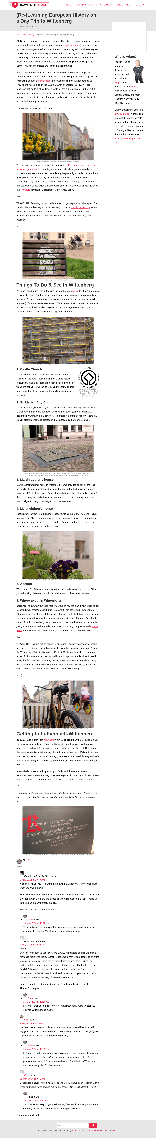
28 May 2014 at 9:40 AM (32, 1079)
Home (18, 35)
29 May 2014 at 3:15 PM (35, 1100)
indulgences (44, 80)
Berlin (134, 86)
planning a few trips (80, 207)
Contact (106, 1130)
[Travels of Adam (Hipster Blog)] (30, 5)
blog (117, 82)
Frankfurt (25, 190)
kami (26, 1019)
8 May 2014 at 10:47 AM (32, 880)
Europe (24, 35)
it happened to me (71, 45)
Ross (26, 1075)
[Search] (93, 1125)
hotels (75, 291)
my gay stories (122, 114)
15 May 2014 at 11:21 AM (36, 1049)
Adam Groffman (79, 1130)
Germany (31, 35)
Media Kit (115, 1130)
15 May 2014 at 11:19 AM (36, 1002)
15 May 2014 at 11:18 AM (36, 923)
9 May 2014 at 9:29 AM (32, 1023)
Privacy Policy (94, 1130)
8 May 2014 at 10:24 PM (32, 944)
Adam (28, 860)
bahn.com (49, 740)
